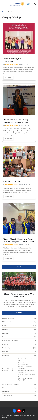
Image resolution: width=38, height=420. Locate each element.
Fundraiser (5, 333)
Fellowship (5, 329)
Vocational (5, 391)
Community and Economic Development (26, 363)
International (6, 337)
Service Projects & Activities (10, 384)
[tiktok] (23, 411)
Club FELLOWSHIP (12, 182)
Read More (8, 77)
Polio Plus (5, 351)
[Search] (35, 4)
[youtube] (19, 411)
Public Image (6, 355)
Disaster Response (8, 318)
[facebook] (14, 411)
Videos (4, 388)
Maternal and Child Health (10, 340)
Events (4, 325)
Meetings (5, 344)
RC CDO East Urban (11, 64)
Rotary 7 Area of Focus (6, 369)
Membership (6, 348)
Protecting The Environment (26, 374)
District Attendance (8, 322)
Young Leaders (7, 395)
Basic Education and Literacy (27, 359)
